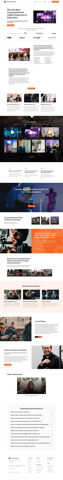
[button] (31, 412)
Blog (49, 1)
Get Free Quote (55, 1)
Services (35, 1)
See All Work (31, 156)
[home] (10, 2)
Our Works (44, 1)
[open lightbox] (13, 132)
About (40, 1)
